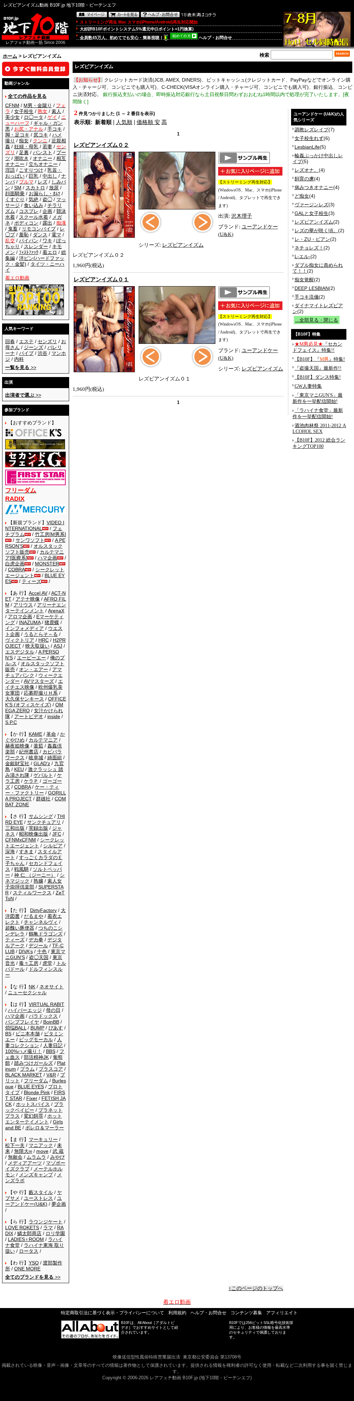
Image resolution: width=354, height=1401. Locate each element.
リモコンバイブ (39, 229)
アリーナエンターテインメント (35, 607)
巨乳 (33, 176)
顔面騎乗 (15, 193)
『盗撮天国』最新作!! (318, 368)
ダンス (40, 234)
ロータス (28, 1251)
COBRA (16, 569)
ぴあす (55, 1028)
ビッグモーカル (36, 1039)
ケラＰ (31, 781)
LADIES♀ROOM (26, 1239)
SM (17, 187)
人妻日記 (53, 1045)
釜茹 (38, 746)
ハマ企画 (47, 558)
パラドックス (43, 1016)
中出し (50, 176)
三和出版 (15, 828)
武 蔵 (58, 1151)
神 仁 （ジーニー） (35, 875)
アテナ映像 (28, 599)
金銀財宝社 (17, 763)
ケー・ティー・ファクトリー (32, 790)
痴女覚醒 (304, 279)
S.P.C (11, 722)
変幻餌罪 (33, 1116)
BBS (50, 1051)
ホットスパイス (33, 1104)
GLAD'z (42, 763)
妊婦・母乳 (26, 146)
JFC (56, 834)
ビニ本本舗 (28, 1033)
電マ (56, 234)
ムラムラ (36, 1157)
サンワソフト (30, 540)
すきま (26, 851)
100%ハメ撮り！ (23, 1051)
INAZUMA (29, 622)
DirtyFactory (43, 910)
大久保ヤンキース (24, 699)
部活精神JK (36, 1057)
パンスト (42, 152)
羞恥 (24, 234)
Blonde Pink (37, 1092)
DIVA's (26, 951)
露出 (47, 223)
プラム (27, 1069)
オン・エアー (33, 669)
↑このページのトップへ (256, 1288)
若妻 (47, 146)
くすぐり (15, 199)
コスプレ (28, 211)
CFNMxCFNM (20, 840)
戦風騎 (21, 869)
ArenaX (56, 610)
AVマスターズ (39, 681)
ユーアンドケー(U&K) (33, 1201)
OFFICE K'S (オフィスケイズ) (35, 701)
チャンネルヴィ (41, 922)
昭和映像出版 (33, 834)
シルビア (53, 845)
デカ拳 (36, 939)
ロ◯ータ (33, 117)
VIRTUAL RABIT (46, 1004)
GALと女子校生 (311, 213)
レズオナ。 (307, 170)
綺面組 (54, 757)
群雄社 (43, 798)
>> (20, 367)
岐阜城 (36, 757)
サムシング (41, 816)
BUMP (37, 1028)
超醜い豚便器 (19, 928)
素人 (56, 111)
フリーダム (36, 1080)
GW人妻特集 (308, 386)
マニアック (41, 1145)
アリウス (23, 605)
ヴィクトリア (19, 640)
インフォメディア (24, 628)
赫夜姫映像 (17, 746)
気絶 (33, 199)
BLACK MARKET (23, 1075)
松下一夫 (15, 1145)
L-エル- (302, 256)
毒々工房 (28, 963)
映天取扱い (37, 646)
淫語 (10, 170)
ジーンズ (33, 347)
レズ (42, 182)
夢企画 (59, 1204)
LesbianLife (307, 147)
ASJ (58, 646)
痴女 (24, 140)
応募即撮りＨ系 (41, 693)
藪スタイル (41, 1192)
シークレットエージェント (34, 842)
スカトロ (35, 187)
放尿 (54, 187)
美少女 (12, 117)
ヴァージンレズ (311, 204)
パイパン (28, 240)
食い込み (33, 205)
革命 (51, 734)
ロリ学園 (55, 1233)
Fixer (31, 1098)
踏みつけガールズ (33, 1063)
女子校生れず (309, 138)
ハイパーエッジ (25, 1010)
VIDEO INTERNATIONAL (34, 525)
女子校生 (24, 111)
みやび (57, 1157)
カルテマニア (43, 740)
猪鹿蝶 (52, 622)
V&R (51, 1075)
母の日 (53, 1010)
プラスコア (51, 1069)
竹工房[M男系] (50, 534)
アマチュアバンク (33, 672)
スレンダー (36, 246)
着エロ (50, 252)
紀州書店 (28, 751)
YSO (34, 1263)
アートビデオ (28, 716)
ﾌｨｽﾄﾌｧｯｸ (28, 252)
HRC (43, 640)
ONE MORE (27, 1268)
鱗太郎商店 (29, 1233)
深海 (10, 851)
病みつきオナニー (314, 187)
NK (32, 986)
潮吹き (21, 158)
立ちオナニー (43, 164)
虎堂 (47, 963)
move (42, 1151)
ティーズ (31, 581)
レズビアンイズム (183, 245)
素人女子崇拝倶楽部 (33, 884)
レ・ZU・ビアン (312, 239)
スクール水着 (33, 217)
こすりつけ (31, 170)
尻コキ (41, 135)
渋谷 (42, 353)
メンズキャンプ (36, 1174)
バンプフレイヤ (22, 1022)
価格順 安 (148, 122)
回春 (10, 341)
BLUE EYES (31, 1086)
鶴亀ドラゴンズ (46, 934)
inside (53, 716)
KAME (35, 734)
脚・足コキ (17, 135)
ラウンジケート (46, 1221)
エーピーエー (31, 657)
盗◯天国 (38, 957)
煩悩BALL (15, 1028)
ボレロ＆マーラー (44, 1127)
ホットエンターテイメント (33, 1119)
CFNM (12, 105)
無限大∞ (23, 1151)
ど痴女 (302, 196)
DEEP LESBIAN (312, 288)
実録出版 (38, 828)
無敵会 (15, 1157)
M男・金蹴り (38, 105)
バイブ (26, 353)
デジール (38, 945)
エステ (26, 341)
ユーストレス (38, 1198)
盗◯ (47, 199)
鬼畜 (13, 229)
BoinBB (51, 1022)
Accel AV (38, 593)
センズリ (47, 341)
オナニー (42, 158)
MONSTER (47, 563)
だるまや (33, 916)
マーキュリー (43, 1139)
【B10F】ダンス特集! (318, 377)
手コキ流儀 (307, 297)
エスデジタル (19, 652)
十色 (42, 951)
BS (8, 1033)
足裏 (24, 152)
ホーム (10, 56)
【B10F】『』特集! (320, 359)
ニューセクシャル (27, 992)
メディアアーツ (25, 1163)
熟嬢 (38, 881)
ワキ (47, 240)
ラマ (48, 1227)
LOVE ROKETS (22, 1227)
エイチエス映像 (34, 684)
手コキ (54, 129)
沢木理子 (241, 216)
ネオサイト (51, 986)
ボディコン (26, 223)
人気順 (124, 122)
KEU (19, 769)
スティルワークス (32, 892)
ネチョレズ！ (309, 248)
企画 (47, 211)
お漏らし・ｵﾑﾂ (44, 193)
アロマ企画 (20, 616)
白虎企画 (15, 563)
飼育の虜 (304, 178)
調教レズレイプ (311, 129)
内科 (19, 359)
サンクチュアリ (44, 822)
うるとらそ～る (41, 634)
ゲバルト (43, 775)
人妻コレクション (33, 1042)
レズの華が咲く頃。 (316, 230)
